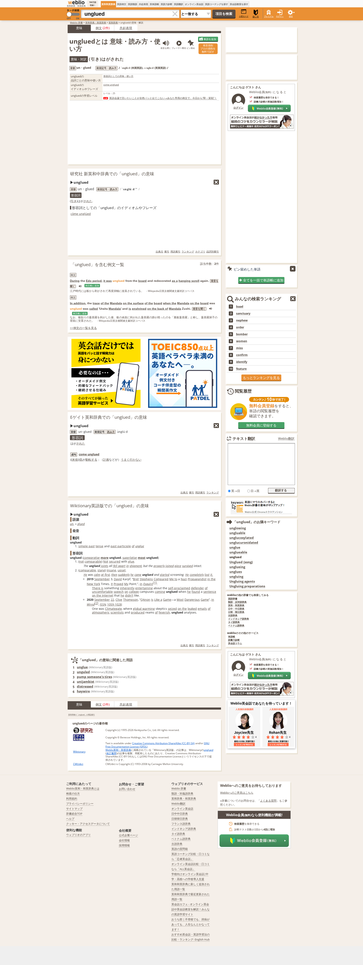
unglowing (237, 528)
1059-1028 (114, 604)
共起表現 (143, 4)
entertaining (144, 588)
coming (160, 592)
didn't (129, 595)
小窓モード (244, 16)
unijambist (85, 681)
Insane (111, 570)
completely (197, 575)
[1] (155, 583)
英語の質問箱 (179, 849)
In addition (77, 303)
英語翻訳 (178, 4)
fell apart (119, 566)
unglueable (238, 552)
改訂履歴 (111, 753)
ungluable (237, 533)
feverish (164, 612)
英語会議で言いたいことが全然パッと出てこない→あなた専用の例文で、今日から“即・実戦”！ (163, 98)
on (126, 592)
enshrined (139, 308)
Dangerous (192, 600)
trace (96, 303)
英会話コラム (235, 643)
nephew (242, 320)
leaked (192, 609)
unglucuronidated (243, 542)
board (142, 280)
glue (131, 561)
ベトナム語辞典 (236, 625)
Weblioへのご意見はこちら (236, 793)
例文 (99, 28)
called (93, 308)
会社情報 (124, 840)
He (85, 575)
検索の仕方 (73, 793)
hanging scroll (189, 280)
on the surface (133, 303)
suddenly (124, 575)
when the (169, 303)
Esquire (148, 584)
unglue (139, 546)
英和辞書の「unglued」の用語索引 (81, 714)
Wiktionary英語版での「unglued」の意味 (109, 506)
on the (194, 303)
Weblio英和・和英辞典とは (82, 788)
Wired (91, 604)
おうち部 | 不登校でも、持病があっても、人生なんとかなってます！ (190, 924)
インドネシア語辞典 (238, 619)
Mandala (116, 303)
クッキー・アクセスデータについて (88, 824)
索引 (166, 251)
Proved (118, 584)
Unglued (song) (241, 562)
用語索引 (175, 251)
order (240, 327)
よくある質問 (268, 800)
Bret (136, 579)
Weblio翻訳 (286, 438)
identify (241, 362)
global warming (144, 609)
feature (241, 369)
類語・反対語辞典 (237, 602)
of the (105, 303)
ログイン (280, 16)
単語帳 (231, 636)
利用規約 (71, 798)
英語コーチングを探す (216, 4)
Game (167, 600)
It (112, 584)
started (164, 575)
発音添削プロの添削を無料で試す (208, 48)
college (134, 592)
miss (239, 348)
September (102, 579)
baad (239, 306)
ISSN (103, 604)
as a (175, 280)
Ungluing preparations (247, 586)
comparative (91, 558)
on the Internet (102, 595)
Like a (158, 600)
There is (97, 588)
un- (72, 524)
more (104, 558)
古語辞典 (232, 615)
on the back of (157, 308)
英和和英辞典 (108, 4)
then (114, 575)
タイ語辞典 (234, 622)
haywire (83, 691)
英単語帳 (154, 4)
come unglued (111, 84)
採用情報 (124, 845)
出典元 (159, 251)
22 (112, 600)
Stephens (146, 579)
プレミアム (269, 16)
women (241, 341)
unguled (83, 672)
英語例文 (121, 4)
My (126, 584)
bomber (242, 334)
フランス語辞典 (181, 824)
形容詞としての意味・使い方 (118, 76)
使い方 (256, 17)
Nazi (184, 579)
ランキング (188, 251)
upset (122, 570)
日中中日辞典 (179, 813)
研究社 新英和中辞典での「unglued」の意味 (112, 174)
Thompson (130, 600)
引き (74, 201)
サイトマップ (74, 808)
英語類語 (132, 4)
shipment (136, 566)
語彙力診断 (234, 640)
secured (114, 561)
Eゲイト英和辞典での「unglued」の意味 (108, 417)
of (133, 546)
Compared (161, 579)
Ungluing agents (242, 581)
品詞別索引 (212, 251)
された (87, 201)
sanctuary (243, 313)
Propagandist (197, 579)
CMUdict (78, 764)
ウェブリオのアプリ (78, 835)
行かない (135, 460)
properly (159, 566)
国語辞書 (232, 598)
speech (119, 592)
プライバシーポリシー (79, 803)
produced (138, 612)
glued (81, 524)
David (118, 579)
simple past (86, 546)
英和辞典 (113, 22)
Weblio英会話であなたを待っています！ (261, 703)
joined (170, 566)
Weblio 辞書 (76, 22)
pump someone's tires (94, 677)
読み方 (111, 432)
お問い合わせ (127, 789)
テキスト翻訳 (244, 438)
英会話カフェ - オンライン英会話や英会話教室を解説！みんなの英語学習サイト (190, 909)
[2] (96, 603)
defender (197, 588)
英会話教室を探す (239, 4)
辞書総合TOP (74, 813)
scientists (117, 612)
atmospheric (101, 612)
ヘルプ (70, 819)
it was (107, 280)
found (196, 592)
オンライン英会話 (194, 4)
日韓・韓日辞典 (236, 612)
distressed (85, 686)
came (137, 575)
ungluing (236, 576)
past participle (120, 546)
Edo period (94, 280)
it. (211, 575)
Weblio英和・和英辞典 (118, 750)
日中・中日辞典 (236, 608)
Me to (173, 579)
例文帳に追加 (92, 285)
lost (207, 575)
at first (105, 575)
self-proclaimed (179, 588)
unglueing (237, 567)
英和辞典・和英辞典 (95, 22)
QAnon (145, 600)
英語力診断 (166, 4)
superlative (129, 558)
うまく (125, 460)
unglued (208, 750)
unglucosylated (241, 538)
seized (172, 609)
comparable (93, 561)
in (127, 566)
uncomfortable (102, 592)
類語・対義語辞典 (182, 793)
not (81, 561)
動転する (91, 460)
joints (104, 566)
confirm (242, 355)
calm (97, 575)
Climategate (113, 609)
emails (202, 609)
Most (180, 600)
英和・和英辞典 (236, 605)
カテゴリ (200, 251)
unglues (235, 572)
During (75, 280)
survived (187, 566)
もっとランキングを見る (261, 377)
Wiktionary (79, 751)
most (141, 558)
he (132, 575)
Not (105, 561)
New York (93, 584)
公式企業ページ (128, 835)
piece (178, 566)
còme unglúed (81, 214)
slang (101, 570)
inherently (127, 588)
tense (99, 546)
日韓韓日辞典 (179, 819)
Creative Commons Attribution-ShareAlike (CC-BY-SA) (163, 743)
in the (211, 579)
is (130, 308)
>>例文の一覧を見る (83, 328)
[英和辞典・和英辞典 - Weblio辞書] (76, 2)
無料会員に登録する (261, 425)
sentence (209, 592)
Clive (119, 600)
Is (152, 600)
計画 (106, 460)
